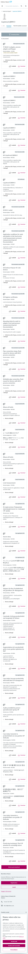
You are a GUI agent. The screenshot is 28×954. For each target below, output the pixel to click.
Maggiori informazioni (6, 891)
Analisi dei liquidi (7, 11)
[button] (14, 882)
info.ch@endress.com (9, 905)
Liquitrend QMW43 (17, 11)
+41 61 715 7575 (8, 901)
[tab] (8, 26)
